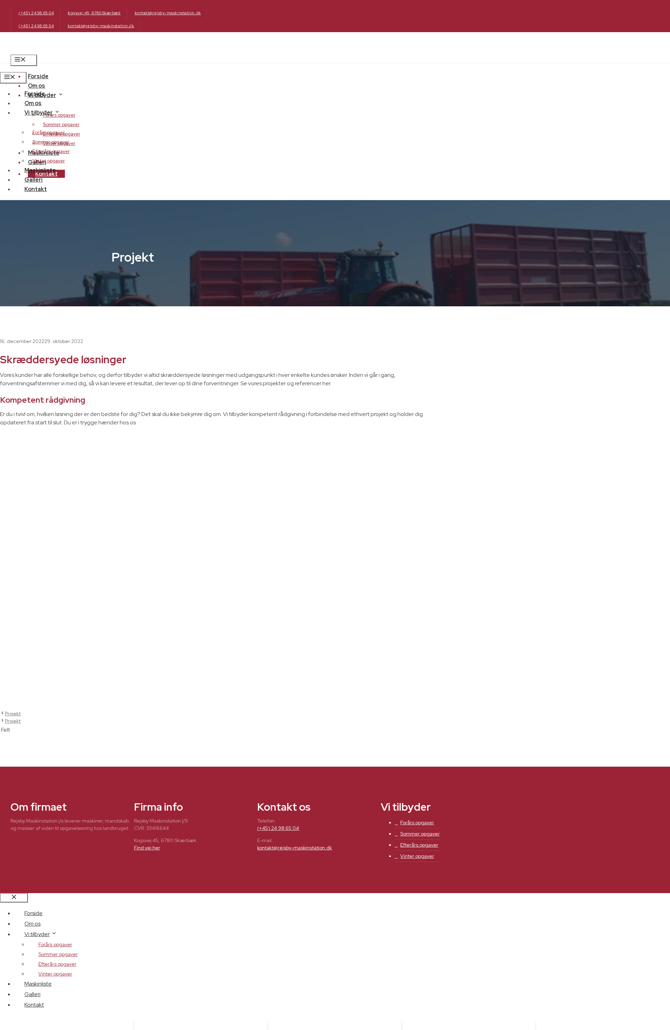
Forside (38, 76)
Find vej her (147, 848)
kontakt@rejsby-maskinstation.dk (168, 12)
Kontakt (35, 189)
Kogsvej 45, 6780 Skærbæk (94, 12)
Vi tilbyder (38, 112)
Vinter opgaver (48, 161)
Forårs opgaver (48, 133)
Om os (36, 85)
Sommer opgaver (61, 124)
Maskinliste (40, 170)
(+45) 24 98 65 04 (36, 12)
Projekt (13, 713)
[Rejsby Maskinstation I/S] (45, 67)
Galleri (33, 179)
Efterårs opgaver (51, 151)
